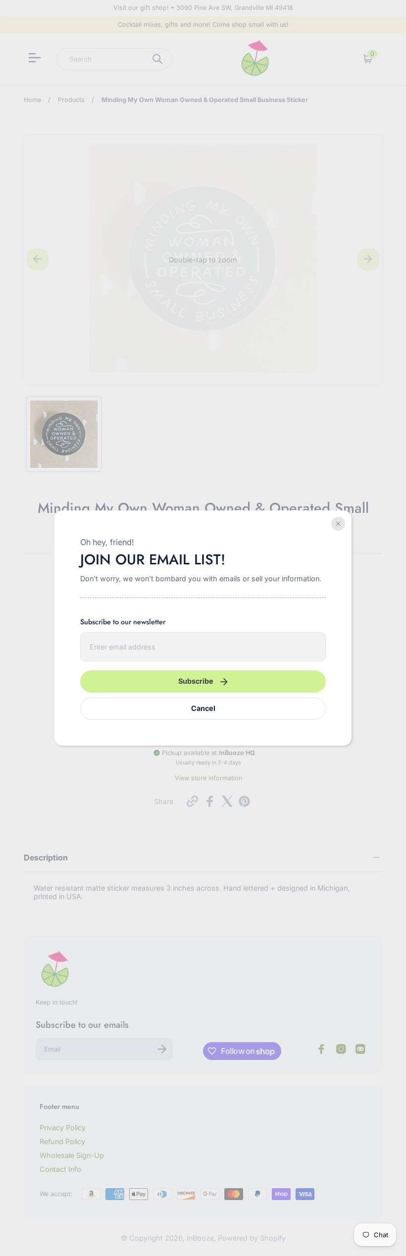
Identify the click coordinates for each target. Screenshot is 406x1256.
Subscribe (195, 681)
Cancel (203, 708)
